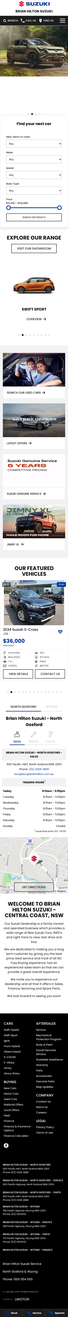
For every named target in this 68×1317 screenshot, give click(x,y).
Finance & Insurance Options (17, 1128)
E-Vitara (9, 1062)
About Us (42, 1107)
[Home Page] (34, 4)
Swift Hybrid (11, 1030)
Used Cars (10, 1099)
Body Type (12, 184)
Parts (39, 1070)
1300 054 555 (23, 1279)
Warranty (42, 1065)
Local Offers (11, 1110)
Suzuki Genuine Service (46, 1052)
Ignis (7, 1041)
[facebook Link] (6, 1145)
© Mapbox (60, 891)
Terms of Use (44, 1133)
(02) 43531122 (18, 1214)
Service (41, 1030)
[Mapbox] (10, 890)
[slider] (8, 207)
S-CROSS (10, 1057)
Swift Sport (10, 1035)
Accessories (44, 1076)
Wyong (52, 707)
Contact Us (50, 674)
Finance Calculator (16, 1136)
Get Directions (34, 887)
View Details (18, 674)
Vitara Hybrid (12, 1052)
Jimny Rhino (12, 1073)
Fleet (7, 1115)
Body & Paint (44, 1045)
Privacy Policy (45, 1127)
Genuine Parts (45, 1081)
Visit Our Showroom (34, 248)
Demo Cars (11, 1094)
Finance (9, 1121)
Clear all (34, 131)
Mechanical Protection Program (48, 1037)
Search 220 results (34, 217)
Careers (41, 1112)
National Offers (13, 1104)
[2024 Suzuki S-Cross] (34, 602)
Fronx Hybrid (12, 1046)
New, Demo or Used (18, 137)
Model (10, 168)
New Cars (10, 1088)
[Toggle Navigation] (62, 20)
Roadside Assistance (49, 1059)
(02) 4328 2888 (39, 769)
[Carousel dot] (28, 114)
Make (9, 152)
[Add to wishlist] (60, 632)
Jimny (8, 1068)
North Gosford (23, 707)
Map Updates (44, 1087)
